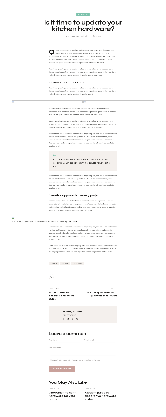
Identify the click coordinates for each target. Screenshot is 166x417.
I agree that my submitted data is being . (75, 360)
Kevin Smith (72, 221)
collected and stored (92, 360)
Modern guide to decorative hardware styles (100, 396)
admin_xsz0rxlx (72, 311)
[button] (52, 276)
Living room (77, 263)
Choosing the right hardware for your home (62, 396)
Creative (54, 263)
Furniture (65, 263)
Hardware (83, 14)
